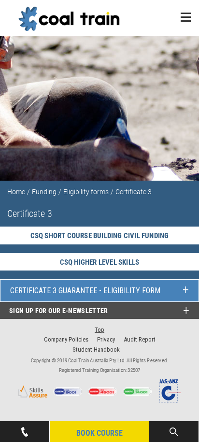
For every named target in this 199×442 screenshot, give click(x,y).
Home (16, 192)
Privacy (106, 339)
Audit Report (140, 339)
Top (99, 329)
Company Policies (66, 339)
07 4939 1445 (24, 426)
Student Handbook (96, 349)
